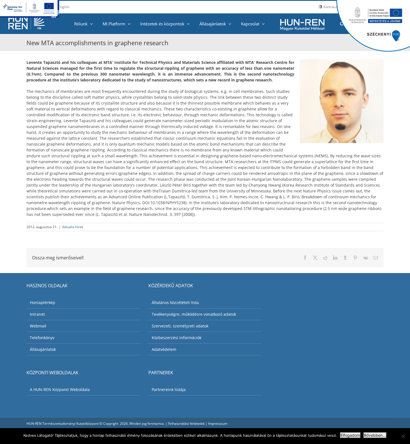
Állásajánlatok (43, 349)
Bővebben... (375, 435)
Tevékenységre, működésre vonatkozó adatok (194, 314)
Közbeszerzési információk (176, 337)
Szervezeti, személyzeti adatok (180, 326)
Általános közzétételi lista (175, 302)
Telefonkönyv (42, 337)
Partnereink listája (169, 389)
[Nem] (403, 436)
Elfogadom (350, 435)
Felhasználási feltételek (186, 423)
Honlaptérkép (42, 302)
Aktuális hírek (72, 227)
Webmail (38, 326)
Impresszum (217, 423)
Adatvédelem (164, 349)
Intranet (37, 314)
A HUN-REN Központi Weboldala (60, 389)
